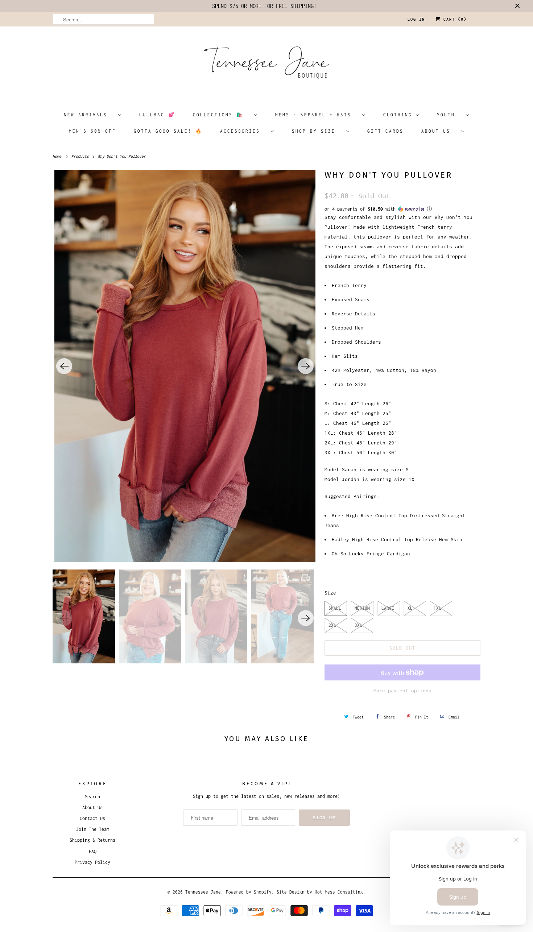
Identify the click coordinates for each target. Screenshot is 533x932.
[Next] (306, 366)
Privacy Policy (92, 862)
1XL (437, 608)
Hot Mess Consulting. (340, 892)
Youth (449, 114)
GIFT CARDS (385, 131)
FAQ (92, 851)
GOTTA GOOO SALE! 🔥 (168, 131)
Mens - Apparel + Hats (317, 114)
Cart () (454, 19)
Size (330, 593)
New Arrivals (89, 114)
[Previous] (64, 366)
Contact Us (92, 818)
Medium (362, 608)
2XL (332, 625)
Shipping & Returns (92, 840)
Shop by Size (317, 131)
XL (410, 608)
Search (92, 796)
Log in (416, 19)
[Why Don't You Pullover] (184, 366)
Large (387, 608)
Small (335, 608)
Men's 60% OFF (92, 131)
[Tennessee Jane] (266, 65)
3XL (358, 625)
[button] (402, 209)
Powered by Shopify (249, 892)
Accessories (243, 131)
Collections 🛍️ (222, 114)
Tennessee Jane (203, 892)
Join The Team (92, 829)
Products (81, 156)
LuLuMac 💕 (157, 114)
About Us (439, 131)
